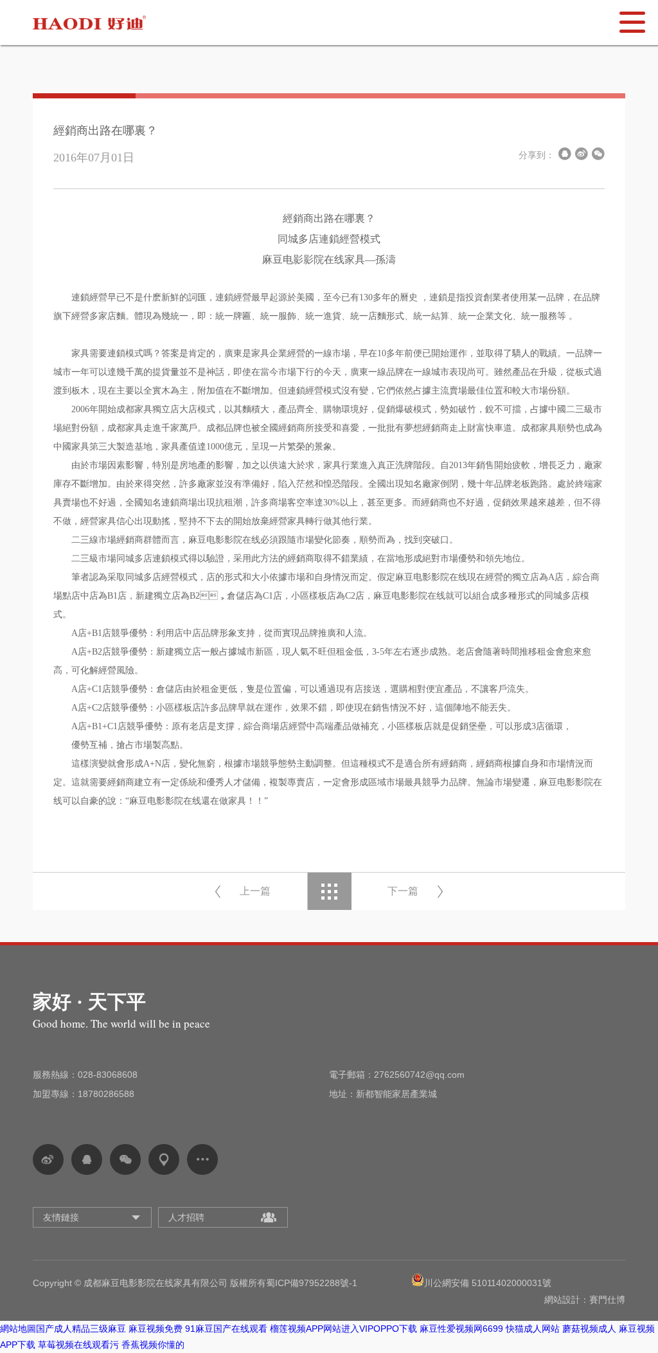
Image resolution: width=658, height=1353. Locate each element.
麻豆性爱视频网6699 (461, 1328)
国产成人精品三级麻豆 (81, 1328)
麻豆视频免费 (155, 1328)
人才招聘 (186, 1217)
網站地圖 (18, 1328)
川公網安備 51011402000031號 (487, 1283)
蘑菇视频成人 (589, 1328)
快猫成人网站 (533, 1328)
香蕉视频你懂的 (152, 1344)
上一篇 (255, 890)
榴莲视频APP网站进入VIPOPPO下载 (343, 1328)
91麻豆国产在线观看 (226, 1328)
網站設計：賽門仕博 (584, 1299)
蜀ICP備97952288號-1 (311, 1283)
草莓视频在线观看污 (78, 1344)
